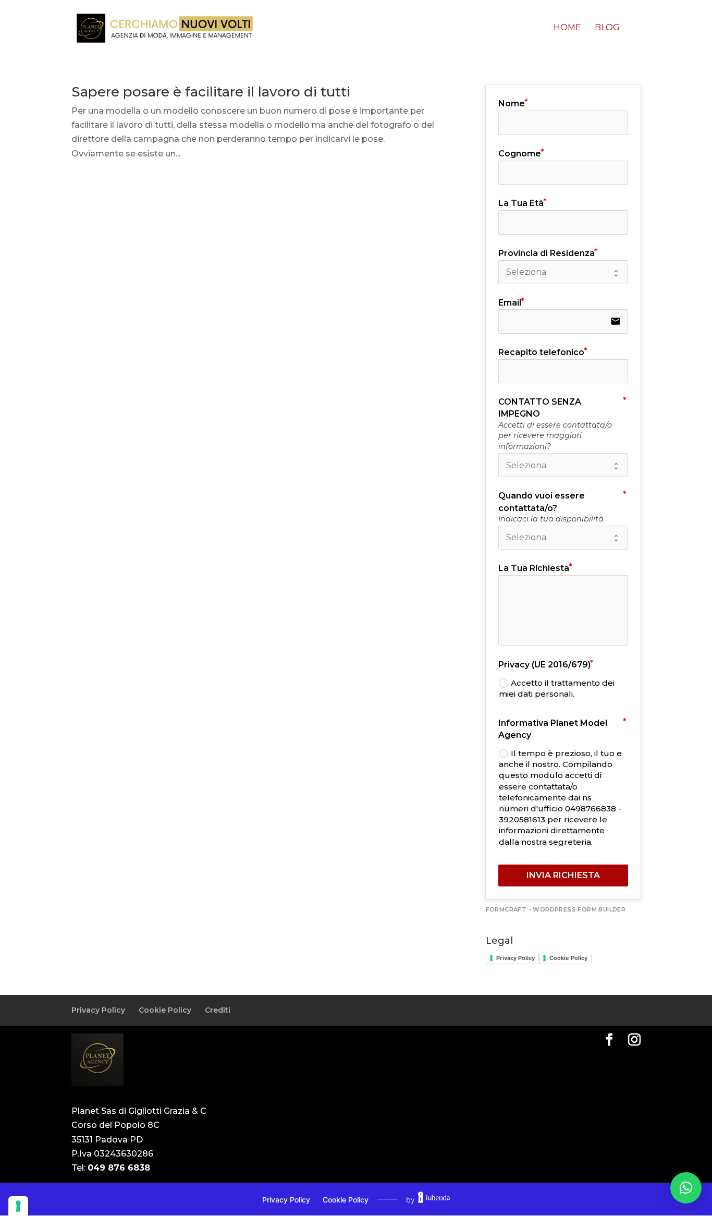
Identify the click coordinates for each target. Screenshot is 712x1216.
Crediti (217, 1010)
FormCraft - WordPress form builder (556, 909)
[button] (686, 1187)
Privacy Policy (515, 958)
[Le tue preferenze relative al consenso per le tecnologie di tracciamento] (18, 1206)
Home (567, 28)
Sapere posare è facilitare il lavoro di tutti (210, 91)
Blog (607, 28)
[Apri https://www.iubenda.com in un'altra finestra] (434, 1199)
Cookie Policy (568, 958)
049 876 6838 (119, 1168)
